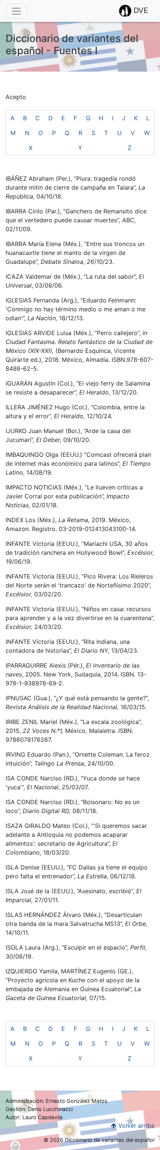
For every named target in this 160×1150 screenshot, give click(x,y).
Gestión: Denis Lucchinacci (39, 1109)
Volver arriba (135, 1125)
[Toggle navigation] (16, 11)
